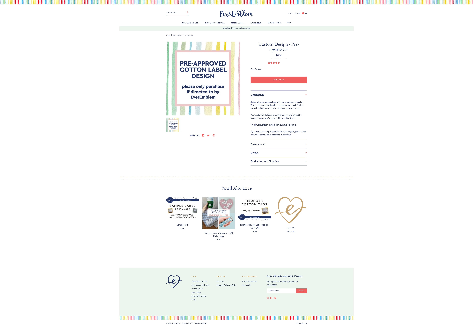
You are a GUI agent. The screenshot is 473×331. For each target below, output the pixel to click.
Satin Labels (255, 23)
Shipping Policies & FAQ (226, 285)
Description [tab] (257, 94)
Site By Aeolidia (301, 323)
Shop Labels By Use (190, 23)
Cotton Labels (237, 23)
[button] (274, 63)
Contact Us (246, 285)
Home (168, 35)
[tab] (279, 144)
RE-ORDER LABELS (274, 23)
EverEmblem (175, 323)
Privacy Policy (186, 323)
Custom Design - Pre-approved (182, 35)
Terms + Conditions (200, 323)
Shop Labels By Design (214, 23)
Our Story (220, 281)
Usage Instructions (249, 281)
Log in (290, 13)
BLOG (289, 23)
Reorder (298, 13)
